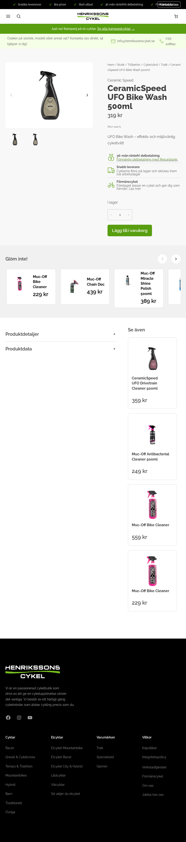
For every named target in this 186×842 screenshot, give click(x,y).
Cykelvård (151, 64)
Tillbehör (134, 64)
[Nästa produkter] (176, 258)
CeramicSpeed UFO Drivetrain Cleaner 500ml (145, 383)
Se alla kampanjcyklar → (116, 29)
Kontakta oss (169, 4)
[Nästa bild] (87, 95)
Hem (111, 64)
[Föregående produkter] (162, 258)
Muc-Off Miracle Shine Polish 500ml (148, 283)
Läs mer (135, 189)
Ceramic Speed (120, 80)
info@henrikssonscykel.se (136, 41)
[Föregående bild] (11, 95)
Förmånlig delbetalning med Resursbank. (147, 159)
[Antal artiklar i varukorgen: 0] (176, 16)
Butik (121, 64)
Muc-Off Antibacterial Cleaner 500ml (150, 456)
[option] (35, 140)
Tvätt (164, 64)
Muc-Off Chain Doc (96, 281)
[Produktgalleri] (49, 95)
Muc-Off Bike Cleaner (40, 282)
